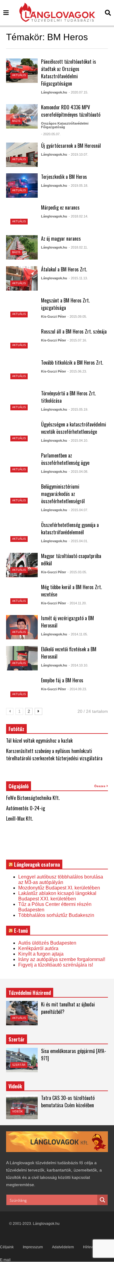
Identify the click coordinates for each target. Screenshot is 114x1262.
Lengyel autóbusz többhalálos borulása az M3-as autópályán (60, 879)
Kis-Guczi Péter (53, 316)
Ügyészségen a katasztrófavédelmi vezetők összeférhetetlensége (73, 428)
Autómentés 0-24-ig (25, 808)
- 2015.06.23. (77, 371)
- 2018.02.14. (78, 216)
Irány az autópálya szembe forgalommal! (61, 959)
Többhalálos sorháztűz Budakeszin (56, 915)
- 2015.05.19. (78, 409)
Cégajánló (19, 786)
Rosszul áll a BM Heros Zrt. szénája (74, 331)
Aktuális (19, 75)
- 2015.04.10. (78, 440)
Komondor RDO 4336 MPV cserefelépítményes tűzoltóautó (70, 111)
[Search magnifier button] (102, 1200)
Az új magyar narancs (61, 238)
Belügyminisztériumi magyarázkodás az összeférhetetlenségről (63, 494)
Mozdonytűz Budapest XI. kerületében (59, 887)
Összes (100, 786)
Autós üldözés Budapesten (47, 943)
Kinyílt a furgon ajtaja (41, 953)
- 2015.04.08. (78, 471)
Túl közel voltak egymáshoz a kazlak (39, 740)
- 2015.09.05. (77, 316)
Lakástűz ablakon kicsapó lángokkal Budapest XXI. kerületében (57, 896)
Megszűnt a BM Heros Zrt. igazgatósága (65, 304)
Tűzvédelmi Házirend (30, 992)
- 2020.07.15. (78, 92)
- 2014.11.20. (77, 603)
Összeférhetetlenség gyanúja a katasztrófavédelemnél (70, 528)
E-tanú (21, 930)
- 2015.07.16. (77, 340)
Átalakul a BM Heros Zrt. (64, 269)
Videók (17, 1111)
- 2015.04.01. (78, 541)
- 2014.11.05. (78, 634)
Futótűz (16, 729)
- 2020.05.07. (50, 134)
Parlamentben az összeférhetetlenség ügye (65, 459)
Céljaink (7, 1247)
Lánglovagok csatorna (37, 864)
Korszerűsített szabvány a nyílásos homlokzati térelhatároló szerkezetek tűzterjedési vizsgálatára (54, 754)
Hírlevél (89, 1247)
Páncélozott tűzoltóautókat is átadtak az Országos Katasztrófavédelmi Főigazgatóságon (68, 72)
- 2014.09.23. (77, 689)
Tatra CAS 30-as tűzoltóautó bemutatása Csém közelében (68, 1101)
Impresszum (33, 1247)
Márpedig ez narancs (60, 207)
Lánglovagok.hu (54, 92)
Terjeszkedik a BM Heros (64, 176)
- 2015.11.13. (78, 278)
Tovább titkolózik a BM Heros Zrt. (72, 362)
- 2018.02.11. (78, 247)
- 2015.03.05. (77, 572)
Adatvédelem (63, 1247)
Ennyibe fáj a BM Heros (62, 680)
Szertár (17, 1039)
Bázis (16, 120)
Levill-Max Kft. (19, 818)
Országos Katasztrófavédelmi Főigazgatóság (64, 125)
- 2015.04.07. (78, 510)
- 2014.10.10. (78, 665)
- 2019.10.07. (78, 154)
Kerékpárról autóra (38, 948)
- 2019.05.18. (78, 185)
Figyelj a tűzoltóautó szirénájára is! (55, 964)
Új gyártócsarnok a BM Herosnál (71, 145)
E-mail (5, 1260)
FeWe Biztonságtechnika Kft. (33, 797)
